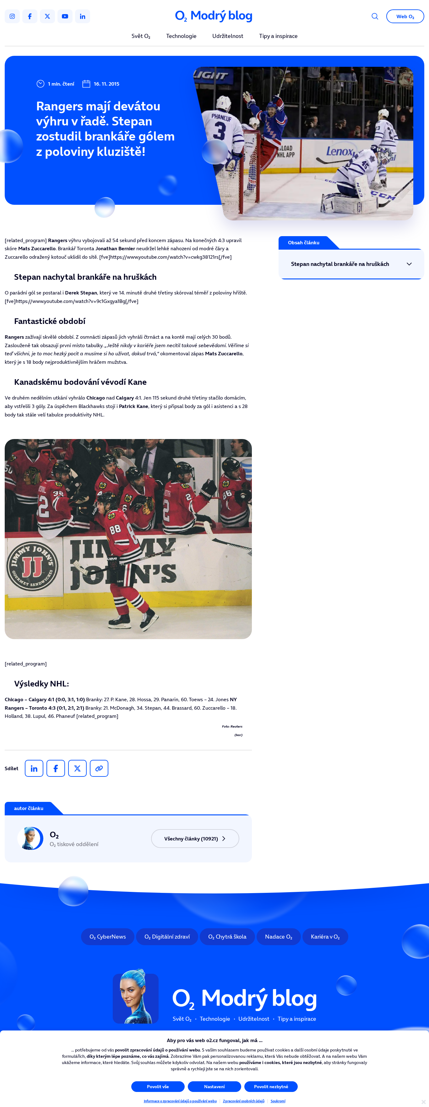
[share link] (99, 768)
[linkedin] (82, 16)
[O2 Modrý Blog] (214, 16)
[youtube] (65, 16)
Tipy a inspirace (278, 36)
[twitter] (47, 16)
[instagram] (12, 16)
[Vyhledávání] (375, 16)
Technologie (181, 36)
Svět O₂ (141, 36)
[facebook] (29, 16)
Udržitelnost (227, 36)
